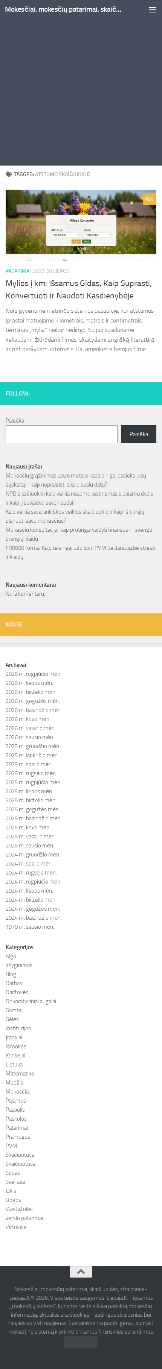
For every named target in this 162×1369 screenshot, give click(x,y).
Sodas (13, 1173)
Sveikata (15, 1182)
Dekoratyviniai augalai (31, 1001)
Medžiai (15, 1082)
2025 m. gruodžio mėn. (33, 746)
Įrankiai (14, 1037)
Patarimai (18, 271)
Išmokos (16, 1046)
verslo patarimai (24, 1218)
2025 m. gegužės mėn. (33, 809)
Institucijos (18, 1028)
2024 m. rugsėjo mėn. (31, 872)
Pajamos (16, 1100)
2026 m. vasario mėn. (31, 728)
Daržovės (17, 992)
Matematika (20, 1073)
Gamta (13, 1010)
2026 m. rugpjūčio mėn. (33, 674)
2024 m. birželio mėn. (31, 899)
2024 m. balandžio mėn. (34, 917)
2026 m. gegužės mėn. (33, 701)
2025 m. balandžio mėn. (34, 818)
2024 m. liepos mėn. (29, 890)
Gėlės (12, 1019)
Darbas (14, 983)
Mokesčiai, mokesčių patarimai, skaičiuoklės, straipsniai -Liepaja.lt (63, 9)
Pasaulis (15, 1109)
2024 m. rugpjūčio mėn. (33, 881)
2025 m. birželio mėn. (31, 800)
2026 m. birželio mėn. (31, 692)
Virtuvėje (16, 1227)
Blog (11, 974)
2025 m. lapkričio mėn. (32, 755)
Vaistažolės (19, 1209)
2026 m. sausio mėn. (30, 737)
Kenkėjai (15, 1055)
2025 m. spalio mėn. (29, 764)
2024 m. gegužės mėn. (33, 908)
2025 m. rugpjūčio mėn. (33, 782)
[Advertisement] (81, 85)
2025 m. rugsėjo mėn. (31, 773)
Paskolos (16, 1118)
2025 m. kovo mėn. (28, 827)
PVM (11, 1145)
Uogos (13, 1200)
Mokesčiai (18, 1091)
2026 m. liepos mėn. (29, 683)
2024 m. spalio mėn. (29, 863)
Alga (11, 956)
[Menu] (152, 9)
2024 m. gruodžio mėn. (33, 854)
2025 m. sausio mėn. (30, 845)
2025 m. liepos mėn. (29, 791)
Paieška (15, 420)
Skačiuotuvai (20, 1154)
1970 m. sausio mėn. (30, 926)
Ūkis (11, 1191)
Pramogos (18, 1136)
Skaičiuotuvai (21, 1164)
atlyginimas (19, 965)
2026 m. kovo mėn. (28, 719)
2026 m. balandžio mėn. (34, 710)
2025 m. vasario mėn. (31, 836)
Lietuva (14, 1064)
